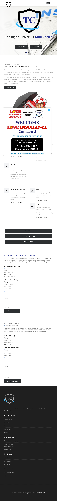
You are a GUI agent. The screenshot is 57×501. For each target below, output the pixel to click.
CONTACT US (28, 231)
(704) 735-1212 (7, 274)
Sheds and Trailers (10, 476)
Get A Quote (6, 422)
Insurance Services (8, 419)
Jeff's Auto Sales (10, 472)
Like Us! (8, 457)
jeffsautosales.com (12, 311)
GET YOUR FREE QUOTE (28, 236)
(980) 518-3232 (7, 355)
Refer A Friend (7, 429)
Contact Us (6, 426)
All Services (36, 49)
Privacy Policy (7, 432)
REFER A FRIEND (28, 241)
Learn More (10, 87)
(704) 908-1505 (7, 449)
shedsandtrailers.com (12, 381)
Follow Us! (8, 461)
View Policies (21, 49)
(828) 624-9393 (7, 344)
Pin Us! (8, 464)
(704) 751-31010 (7, 288)
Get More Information (41, 160)
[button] (2, 34)
